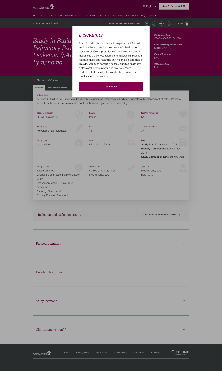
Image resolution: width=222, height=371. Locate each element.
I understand (111, 87)
